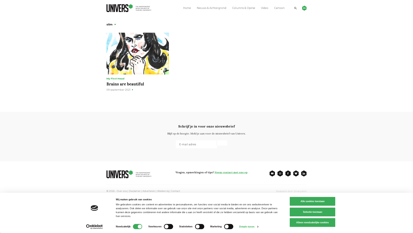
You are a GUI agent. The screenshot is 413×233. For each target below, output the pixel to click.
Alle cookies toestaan (313, 201)
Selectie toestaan (312, 212)
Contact (175, 191)
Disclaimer (135, 191)
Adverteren (148, 191)
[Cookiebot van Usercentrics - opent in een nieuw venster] (94, 226)
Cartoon (279, 8)
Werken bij (163, 191)
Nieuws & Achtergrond (211, 8)
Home (187, 8)
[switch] (168, 226)
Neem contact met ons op (231, 172)
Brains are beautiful (125, 84)
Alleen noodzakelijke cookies (312, 222)
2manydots (300, 191)
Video (264, 8)
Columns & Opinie (243, 8)
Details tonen (246, 226)
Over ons (122, 191)
